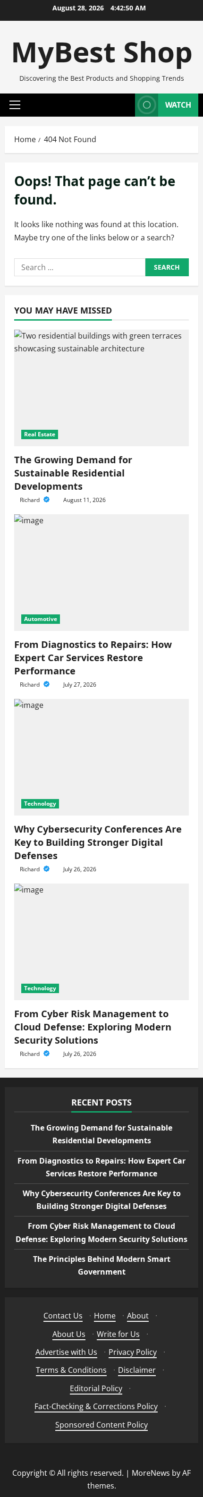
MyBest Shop (102, 51)
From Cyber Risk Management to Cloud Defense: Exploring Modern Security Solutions (92, 1026)
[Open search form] (123, 105)
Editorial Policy (96, 1388)
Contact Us (63, 1315)
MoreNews (151, 1473)
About (138, 1315)
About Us (68, 1334)
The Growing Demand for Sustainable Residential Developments (73, 473)
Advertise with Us (66, 1352)
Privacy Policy (133, 1352)
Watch (178, 105)
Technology (40, 804)
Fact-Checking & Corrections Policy (96, 1406)
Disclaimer (137, 1370)
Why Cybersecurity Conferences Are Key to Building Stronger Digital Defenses (98, 842)
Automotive (40, 619)
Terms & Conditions (71, 1370)
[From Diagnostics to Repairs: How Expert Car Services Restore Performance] (101, 572)
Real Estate (39, 434)
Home (105, 1315)
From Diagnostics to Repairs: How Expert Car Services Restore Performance (93, 657)
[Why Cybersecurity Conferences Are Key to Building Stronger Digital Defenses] (101, 757)
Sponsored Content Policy (101, 1425)
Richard (30, 500)
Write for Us (118, 1334)
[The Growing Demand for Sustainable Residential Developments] (101, 388)
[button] (15, 105)
